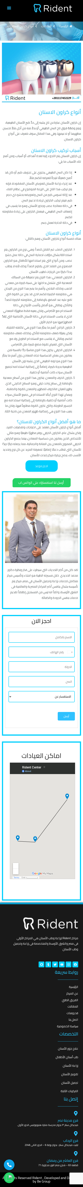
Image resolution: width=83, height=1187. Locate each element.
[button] (9, 8)
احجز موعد (41, 466)
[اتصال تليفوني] (9, 1164)
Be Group (43, 1181)
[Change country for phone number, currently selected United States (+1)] (70, 652)
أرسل (66, 716)
